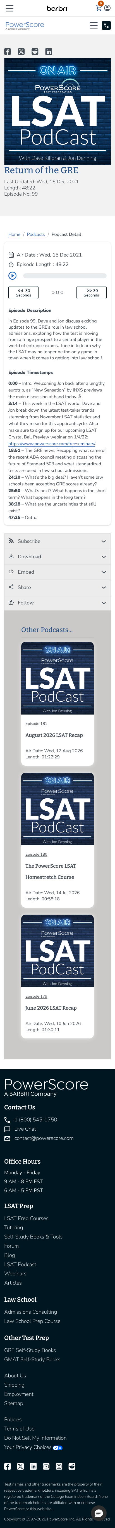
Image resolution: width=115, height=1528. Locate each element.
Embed (25, 572)
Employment (18, 1394)
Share (23, 587)
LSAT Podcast (20, 1264)
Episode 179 (36, 996)
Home (14, 234)
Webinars (15, 1273)
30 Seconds (23, 293)
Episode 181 (36, 723)
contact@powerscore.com (43, 1138)
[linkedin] (31, 1467)
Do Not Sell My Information (35, 1438)
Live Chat (24, 1129)
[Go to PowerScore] (25, 25)
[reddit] (69, 1467)
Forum (11, 1246)
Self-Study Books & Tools (33, 1236)
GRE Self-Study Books (30, 1350)
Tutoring (13, 1227)
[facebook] (7, 1467)
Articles (13, 1283)
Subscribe (28, 541)
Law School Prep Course (32, 1321)
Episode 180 (36, 854)
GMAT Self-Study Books (32, 1359)
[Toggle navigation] (95, 25)
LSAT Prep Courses (26, 1218)
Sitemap (13, 1403)
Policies (12, 1419)
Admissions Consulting (30, 1312)
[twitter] (18, 1467)
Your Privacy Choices (28, 1447)
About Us (15, 1375)
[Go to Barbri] (57, 8)
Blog (9, 1255)
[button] (9, 8)
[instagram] (57, 1467)
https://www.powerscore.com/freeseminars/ (51, 444)
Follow (25, 602)
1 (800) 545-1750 (35, 1119)
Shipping (14, 1385)
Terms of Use (19, 1428)
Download (28, 556)
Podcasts (36, 234)
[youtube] (43, 1467)
